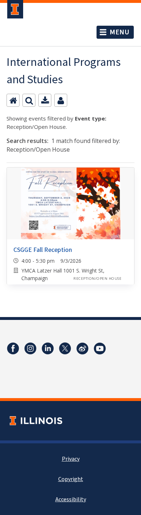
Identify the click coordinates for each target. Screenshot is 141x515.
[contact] (60, 100)
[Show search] (28, 100)
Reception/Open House (97, 278)
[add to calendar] (44, 100)
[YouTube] (100, 348)
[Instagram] (30, 348)
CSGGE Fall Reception (42, 249)
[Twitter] (65, 348)
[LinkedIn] (48, 348)
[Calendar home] (13, 100)
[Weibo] (82, 348)
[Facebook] (13, 348)
